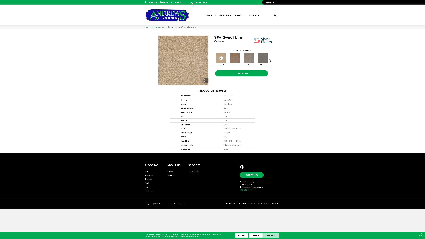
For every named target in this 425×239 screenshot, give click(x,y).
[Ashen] (248, 58)
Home (146, 27)
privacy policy (161, 236)
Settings (271, 235)
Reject (256, 235)
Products (163, 27)
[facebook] (242, 167)
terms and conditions (178, 236)
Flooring (152, 27)
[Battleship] (262, 58)
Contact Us (241, 73)
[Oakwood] (221, 58)
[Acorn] (235, 58)
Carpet (158, 27)
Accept (241, 235)
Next (270, 57)
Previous (213, 57)
